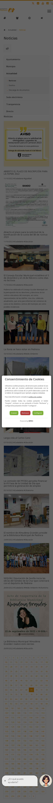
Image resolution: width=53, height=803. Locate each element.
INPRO (30, 421)
